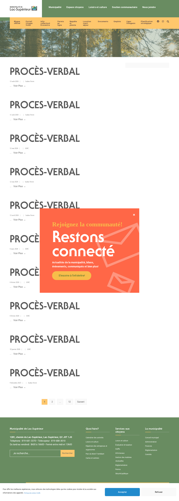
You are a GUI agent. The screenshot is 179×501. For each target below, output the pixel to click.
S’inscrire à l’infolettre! (72, 275)
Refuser (159, 492)
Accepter (122, 492)
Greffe (38, 493)
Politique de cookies (30, 493)
